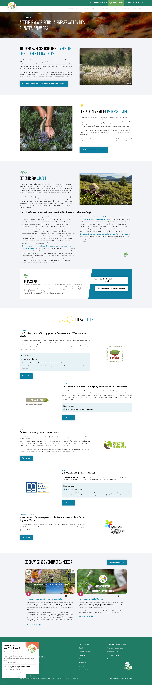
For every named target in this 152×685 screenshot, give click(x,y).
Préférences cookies (126, 678)
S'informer (82, 662)
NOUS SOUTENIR (138, 9)
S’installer (82, 659)
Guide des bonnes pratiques (116, 644)
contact (136, 3)
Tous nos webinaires (117, 562)
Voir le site (26, 376)
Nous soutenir (83, 670)
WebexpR (75, 678)
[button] (74, 9)
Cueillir (81, 648)
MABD (27, 439)
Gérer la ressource (85, 651)
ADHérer (128, 3)
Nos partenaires (112, 651)
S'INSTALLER (104, 9)
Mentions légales (114, 678)
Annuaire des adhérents (98, 3)
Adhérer (81, 666)
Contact (110, 659)
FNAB (22, 439)
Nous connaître (84, 644)
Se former (82, 655)
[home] (12, 6)
